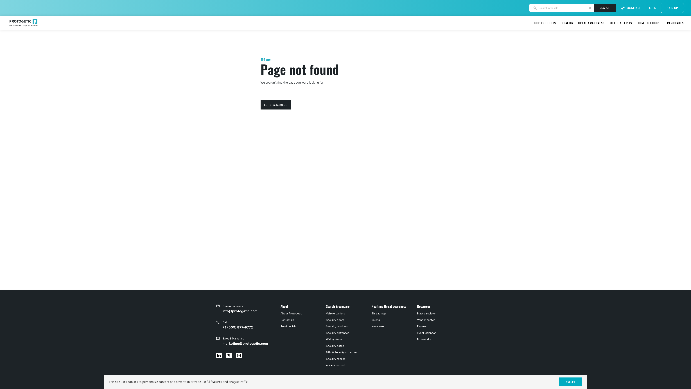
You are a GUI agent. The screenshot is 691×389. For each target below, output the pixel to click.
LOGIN (651, 8)
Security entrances (337, 333)
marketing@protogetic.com (245, 343)
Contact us (287, 320)
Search (605, 7)
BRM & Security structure (341, 352)
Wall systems (334, 339)
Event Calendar (426, 333)
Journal (376, 320)
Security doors (335, 320)
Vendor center (426, 320)
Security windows (337, 326)
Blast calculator (426, 313)
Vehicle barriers (335, 313)
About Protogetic (291, 313)
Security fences (336, 359)
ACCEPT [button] (570, 382)
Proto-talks (424, 339)
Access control (335, 365)
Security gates (335, 346)
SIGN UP (672, 8)
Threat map (379, 313)
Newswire (378, 326)
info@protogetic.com (240, 311)
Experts (422, 326)
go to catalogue (275, 105)
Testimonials (288, 326)
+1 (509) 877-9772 (237, 327)
